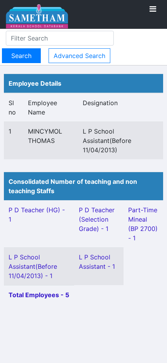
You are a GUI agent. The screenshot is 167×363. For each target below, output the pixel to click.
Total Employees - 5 (39, 295)
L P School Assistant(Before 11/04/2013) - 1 (33, 266)
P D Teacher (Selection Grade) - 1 (97, 219)
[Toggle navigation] (152, 9)
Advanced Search (79, 56)
